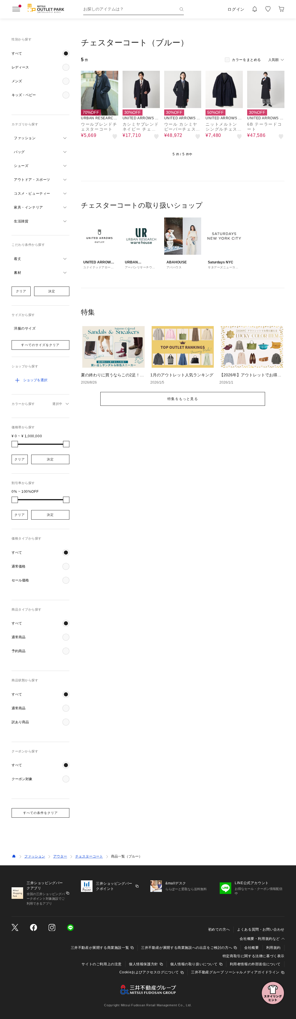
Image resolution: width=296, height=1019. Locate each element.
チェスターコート (89, 856)
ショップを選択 (35, 380)
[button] (40, 53)
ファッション (34, 856)
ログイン (236, 9)
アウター (60, 856)
